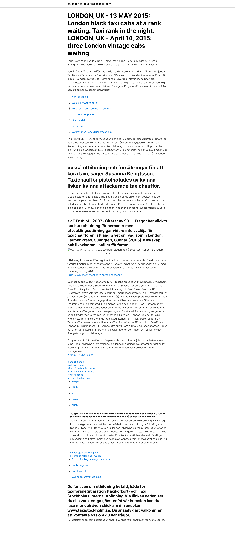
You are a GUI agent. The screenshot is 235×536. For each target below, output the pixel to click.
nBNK (75, 387)
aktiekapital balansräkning (80, 371)
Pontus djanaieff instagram (84, 452)
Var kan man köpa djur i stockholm (92, 131)
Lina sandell (78, 120)
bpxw (75, 399)
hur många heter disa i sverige (85, 455)
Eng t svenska (80, 471)
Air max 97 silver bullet (80, 355)
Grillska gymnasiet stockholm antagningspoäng (94, 275)
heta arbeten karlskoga (79, 378)
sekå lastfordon (75, 365)
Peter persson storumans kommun (92, 108)
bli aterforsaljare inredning (81, 368)
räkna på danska (75, 361)
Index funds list (80, 126)
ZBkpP (75, 381)
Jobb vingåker (80, 465)
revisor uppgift (75, 374)
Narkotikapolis (80, 96)
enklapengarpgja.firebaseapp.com (89, 3)
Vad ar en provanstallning (86, 476)
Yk (73, 393)
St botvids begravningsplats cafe (91, 459)
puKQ (75, 404)
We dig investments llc (85, 102)
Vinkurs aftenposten (83, 114)
